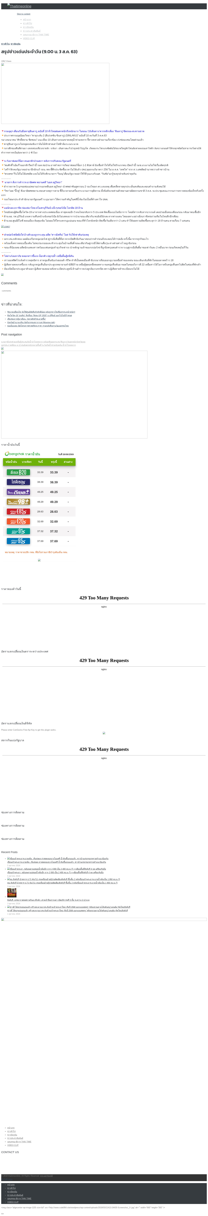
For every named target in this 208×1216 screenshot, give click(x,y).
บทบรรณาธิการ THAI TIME (36, 34)
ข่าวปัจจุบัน (28, 27)
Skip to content (23, 14)
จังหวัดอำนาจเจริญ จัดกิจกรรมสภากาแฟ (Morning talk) (31, 322)
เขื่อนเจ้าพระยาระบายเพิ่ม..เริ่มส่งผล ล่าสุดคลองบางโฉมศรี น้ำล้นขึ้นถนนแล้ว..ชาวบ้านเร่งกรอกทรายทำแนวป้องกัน (56, 862)
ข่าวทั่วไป (27, 23)
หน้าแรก (27, 19)
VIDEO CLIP (29, 38)
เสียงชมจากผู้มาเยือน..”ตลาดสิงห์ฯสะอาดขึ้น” (26, 319)
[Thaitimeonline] (19, 6)
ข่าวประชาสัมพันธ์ (32, 31)
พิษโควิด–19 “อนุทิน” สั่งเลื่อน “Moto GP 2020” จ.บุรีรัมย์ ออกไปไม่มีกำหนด (39, 315)
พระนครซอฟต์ (46, 1176)
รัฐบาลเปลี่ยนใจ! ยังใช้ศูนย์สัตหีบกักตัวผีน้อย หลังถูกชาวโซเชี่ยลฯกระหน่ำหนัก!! (41, 312)
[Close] (2, 1213)
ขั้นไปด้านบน (6, 1179)
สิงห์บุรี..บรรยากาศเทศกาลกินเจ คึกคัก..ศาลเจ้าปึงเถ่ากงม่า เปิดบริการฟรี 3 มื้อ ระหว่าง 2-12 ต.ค (48, 900)
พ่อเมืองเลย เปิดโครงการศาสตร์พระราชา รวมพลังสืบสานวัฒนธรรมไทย (38, 326)
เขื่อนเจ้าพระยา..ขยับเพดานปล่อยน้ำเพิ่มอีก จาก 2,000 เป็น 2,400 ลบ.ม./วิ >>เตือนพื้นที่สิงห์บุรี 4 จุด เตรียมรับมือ (55, 872)
